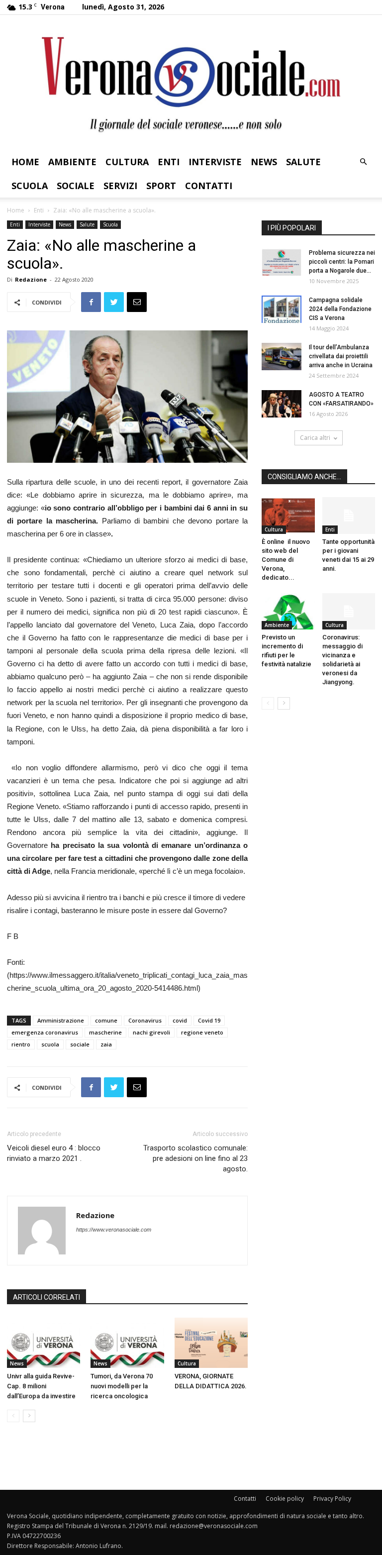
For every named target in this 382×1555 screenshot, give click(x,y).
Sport (161, 186)
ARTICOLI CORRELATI (46, 1297)
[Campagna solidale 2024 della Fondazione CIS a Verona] (281, 309)
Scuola (29, 186)
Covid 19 (209, 1020)
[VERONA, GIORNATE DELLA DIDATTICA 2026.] (211, 1343)
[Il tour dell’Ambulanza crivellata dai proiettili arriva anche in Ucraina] (281, 356)
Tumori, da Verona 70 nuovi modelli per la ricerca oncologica (122, 1386)
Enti (169, 162)
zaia (106, 1044)
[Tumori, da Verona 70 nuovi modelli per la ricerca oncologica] (127, 1343)
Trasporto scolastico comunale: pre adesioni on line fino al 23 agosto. (195, 1158)
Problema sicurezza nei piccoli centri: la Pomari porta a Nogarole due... (342, 261)
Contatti (208, 186)
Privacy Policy (332, 1498)
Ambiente (72, 162)
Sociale (76, 186)
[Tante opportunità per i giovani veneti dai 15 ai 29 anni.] (349, 515)
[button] (363, 162)
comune (106, 1020)
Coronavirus (145, 1020)
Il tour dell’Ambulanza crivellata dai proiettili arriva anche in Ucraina (341, 356)
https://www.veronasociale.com (113, 1230)
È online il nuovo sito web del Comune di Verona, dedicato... (286, 559)
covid (180, 1020)
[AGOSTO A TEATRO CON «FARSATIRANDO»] (281, 403)
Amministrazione (60, 1020)
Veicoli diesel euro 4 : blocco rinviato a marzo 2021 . (53, 1153)
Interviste (215, 162)
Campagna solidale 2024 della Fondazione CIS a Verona (340, 309)
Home (25, 162)
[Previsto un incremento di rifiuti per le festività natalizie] (288, 611)
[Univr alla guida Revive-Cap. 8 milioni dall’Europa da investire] (43, 1343)
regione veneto (202, 1032)
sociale (80, 1044)
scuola (50, 1044)
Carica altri (315, 437)
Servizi (120, 186)
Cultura (127, 162)
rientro (20, 1044)
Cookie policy (285, 1498)
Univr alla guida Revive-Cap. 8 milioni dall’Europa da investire (41, 1386)
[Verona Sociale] (191, 82)
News (264, 162)
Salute (303, 162)
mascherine (105, 1032)
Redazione (31, 279)
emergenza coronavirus (44, 1032)
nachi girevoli (151, 1032)
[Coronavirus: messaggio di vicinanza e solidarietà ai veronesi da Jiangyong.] (349, 611)
